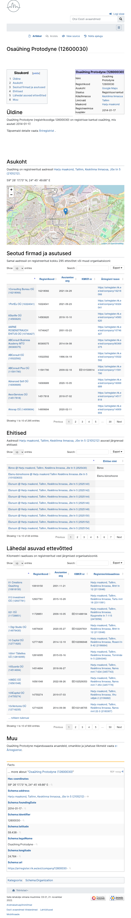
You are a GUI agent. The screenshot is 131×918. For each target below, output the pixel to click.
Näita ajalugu (95, 36)
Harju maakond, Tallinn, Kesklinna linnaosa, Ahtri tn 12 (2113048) (105, 586)
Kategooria (15, 880)
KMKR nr (87, 279)
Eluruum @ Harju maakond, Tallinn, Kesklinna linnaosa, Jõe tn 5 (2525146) (49, 502)
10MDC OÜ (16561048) (14, 681)
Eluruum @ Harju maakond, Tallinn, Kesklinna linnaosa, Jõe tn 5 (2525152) (49, 521)
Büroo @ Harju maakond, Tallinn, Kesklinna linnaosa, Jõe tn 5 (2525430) (47, 467)
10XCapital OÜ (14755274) (16, 694)
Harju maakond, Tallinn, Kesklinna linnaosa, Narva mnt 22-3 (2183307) (105, 708)
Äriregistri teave (110, 279)
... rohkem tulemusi (18, 717)
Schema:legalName (20, 838)
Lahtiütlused (46, 909)
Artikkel (37, 36)
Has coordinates (18, 778)
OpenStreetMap (116, 243)
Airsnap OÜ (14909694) (21, 409)
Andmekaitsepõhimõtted (19, 905)
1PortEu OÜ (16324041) (21, 304)
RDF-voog (115, 771)
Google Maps (110, 88)
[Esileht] (14, 5)
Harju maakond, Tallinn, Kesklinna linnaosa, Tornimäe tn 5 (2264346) (106, 655)
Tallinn (105, 100)
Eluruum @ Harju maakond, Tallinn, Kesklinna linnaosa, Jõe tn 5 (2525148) (49, 509)
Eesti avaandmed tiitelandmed (22, 909)
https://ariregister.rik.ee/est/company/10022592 (109, 356)
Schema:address (19, 790)
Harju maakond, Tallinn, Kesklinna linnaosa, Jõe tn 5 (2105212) (59, 440)
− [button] (11, 195)
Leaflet (104, 243)
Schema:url (15, 862)
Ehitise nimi (110, 461)
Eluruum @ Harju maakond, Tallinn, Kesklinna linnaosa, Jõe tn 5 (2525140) (49, 484)
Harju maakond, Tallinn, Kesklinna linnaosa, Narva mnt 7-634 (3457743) (105, 668)
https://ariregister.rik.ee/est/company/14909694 (109, 409)
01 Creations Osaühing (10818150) (15, 586)
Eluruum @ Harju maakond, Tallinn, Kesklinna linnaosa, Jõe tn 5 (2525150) (49, 515)
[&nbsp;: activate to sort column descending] (21, 279)
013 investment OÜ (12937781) (16, 598)
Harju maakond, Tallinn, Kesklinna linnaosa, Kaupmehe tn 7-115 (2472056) (103, 614)
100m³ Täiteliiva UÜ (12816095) (16, 655)
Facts (11, 764)
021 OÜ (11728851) (14, 613)
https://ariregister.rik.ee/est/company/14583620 (109, 317)
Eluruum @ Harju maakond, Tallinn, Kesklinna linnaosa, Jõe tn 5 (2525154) (49, 528)
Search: (71, 268)
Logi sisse (118, 13)
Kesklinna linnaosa (112, 96)
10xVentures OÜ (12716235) (17, 707)
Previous (58, 421)
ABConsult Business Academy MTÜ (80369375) (19, 343)
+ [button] (11, 189)
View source (73, 36)
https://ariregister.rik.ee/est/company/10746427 (109, 330)
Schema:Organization (39, 880)
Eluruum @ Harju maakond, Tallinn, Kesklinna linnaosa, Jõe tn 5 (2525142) (49, 490)
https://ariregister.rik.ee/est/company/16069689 (109, 383)
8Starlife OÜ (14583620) (14, 317)
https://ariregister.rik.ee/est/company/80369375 (109, 343)
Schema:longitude (19, 850)
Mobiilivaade (13, 914)
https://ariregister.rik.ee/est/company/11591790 (109, 370)
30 (110, 421)
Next (119, 421)
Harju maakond (111, 104)
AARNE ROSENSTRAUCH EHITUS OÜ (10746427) (21, 330)
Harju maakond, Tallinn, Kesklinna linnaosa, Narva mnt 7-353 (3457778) (105, 681)
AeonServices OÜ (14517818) (17, 396)
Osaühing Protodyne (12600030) (51, 771)
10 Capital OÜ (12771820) (16, 641)
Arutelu (54, 36)
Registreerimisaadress (107, 574)
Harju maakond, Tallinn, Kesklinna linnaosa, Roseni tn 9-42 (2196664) (106, 642)
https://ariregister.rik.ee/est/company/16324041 (109, 304)
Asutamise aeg (67, 279)
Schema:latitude (18, 826)
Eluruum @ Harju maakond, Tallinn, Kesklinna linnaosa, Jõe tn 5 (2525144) (49, 496)
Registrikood (46, 279)
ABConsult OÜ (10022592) (16, 356)
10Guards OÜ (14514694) (15, 668)
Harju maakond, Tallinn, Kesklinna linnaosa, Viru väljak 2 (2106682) (103, 694)
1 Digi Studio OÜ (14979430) (17, 628)
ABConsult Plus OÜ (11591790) (18, 369)
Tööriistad (21, 890)
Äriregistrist (46, 130)
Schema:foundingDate (22, 802)
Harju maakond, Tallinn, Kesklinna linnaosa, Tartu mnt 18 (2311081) (106, 599)
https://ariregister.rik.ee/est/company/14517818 (109, 396)
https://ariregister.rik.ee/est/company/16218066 (109, 291)
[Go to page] (120, 19)
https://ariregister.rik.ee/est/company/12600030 (37, 868)
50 (110, 727)
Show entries (19, 268)
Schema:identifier (19, 814)
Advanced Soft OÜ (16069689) (18, 382)
